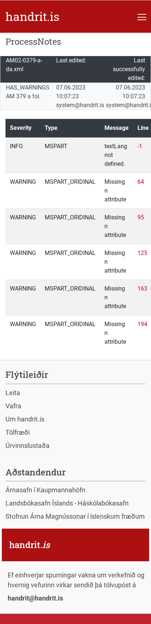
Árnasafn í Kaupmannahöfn (45, 490)
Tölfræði (17, 432)
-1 (139, 146)
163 (142, 288)
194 (142, 324)
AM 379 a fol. (23, 96)
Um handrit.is (24, 419)
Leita (12, 393)
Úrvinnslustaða (27, 445)
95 (140, 217)
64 (140, 181)
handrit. (32, 16)
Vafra (13, 406)
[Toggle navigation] (142, 16)
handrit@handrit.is (35, 598)
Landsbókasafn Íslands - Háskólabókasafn (67, 503)
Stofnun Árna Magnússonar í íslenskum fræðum (75, 516)
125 (142, 252)
